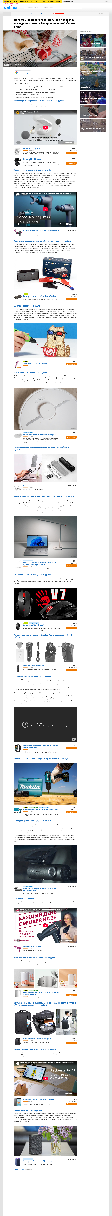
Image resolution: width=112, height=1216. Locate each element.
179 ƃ (75, 745)
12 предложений (71, 163)
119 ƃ (75, 991)
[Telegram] (97, 14)
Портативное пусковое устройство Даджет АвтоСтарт (39, 296)
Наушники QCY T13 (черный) (32, 159)
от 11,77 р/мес (73, 810)
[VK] (102, 14)
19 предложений (71, 298)
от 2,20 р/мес (73, 1040)
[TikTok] (105, 14)
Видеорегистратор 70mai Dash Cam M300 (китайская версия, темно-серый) (39, 889)
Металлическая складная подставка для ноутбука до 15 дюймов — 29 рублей (42, 448)
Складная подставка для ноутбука (34, 486)
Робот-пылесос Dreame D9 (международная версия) (39, 435)
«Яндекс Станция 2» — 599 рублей (28, 1110)
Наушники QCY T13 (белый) (31, 149)
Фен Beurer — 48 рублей (24, 898)
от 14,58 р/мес (73, 667)
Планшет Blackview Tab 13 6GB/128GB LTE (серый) (38, 1099)
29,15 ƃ (74, 362)
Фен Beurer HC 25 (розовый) (32, 947)
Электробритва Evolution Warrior (33, 666)
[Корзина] (106, 7)
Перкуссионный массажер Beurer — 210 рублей (33, 170)
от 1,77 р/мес (73, 161)
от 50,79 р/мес (73, 435)
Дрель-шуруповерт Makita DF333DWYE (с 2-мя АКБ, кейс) (41, 809)
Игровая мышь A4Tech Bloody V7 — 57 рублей (32, 574)
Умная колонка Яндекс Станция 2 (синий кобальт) (38, 1161)
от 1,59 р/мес (73, 625)
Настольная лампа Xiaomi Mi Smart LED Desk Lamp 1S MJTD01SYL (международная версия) (39, 564)
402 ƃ (75, 808)
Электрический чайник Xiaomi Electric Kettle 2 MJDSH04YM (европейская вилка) (41, 993)
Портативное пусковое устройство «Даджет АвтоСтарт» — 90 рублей (42, 241)
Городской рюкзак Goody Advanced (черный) (37, 1039)
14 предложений (71, 995)
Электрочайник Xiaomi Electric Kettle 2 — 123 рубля (34, 957)
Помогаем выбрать (19, 1169)
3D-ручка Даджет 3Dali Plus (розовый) (35, 363)
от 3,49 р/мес (73, 993)
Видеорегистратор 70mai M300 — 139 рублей (32, 820)
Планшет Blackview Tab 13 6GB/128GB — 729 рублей (35, 1049)
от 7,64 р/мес (73, 563)
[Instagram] (99, 14)
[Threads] (107, 14)
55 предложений (71, 812)
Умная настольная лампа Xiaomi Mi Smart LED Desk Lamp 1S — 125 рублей (44, 496)
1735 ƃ (75, 433)
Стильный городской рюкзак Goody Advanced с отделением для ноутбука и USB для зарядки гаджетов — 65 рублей (45, 1003)
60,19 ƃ (74, 159)
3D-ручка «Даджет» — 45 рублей (27, 305)
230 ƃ (75, 561)
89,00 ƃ (74, 294)
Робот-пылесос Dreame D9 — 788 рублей (30, 372)
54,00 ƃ (74, 623)
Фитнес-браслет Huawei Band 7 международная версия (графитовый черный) (40, 746)
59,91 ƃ (74, 148)
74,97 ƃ (74, 1038)
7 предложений (71, 670)
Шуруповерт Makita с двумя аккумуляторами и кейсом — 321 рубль (42, 758)
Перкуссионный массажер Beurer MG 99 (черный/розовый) (41, 230)
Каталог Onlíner (28, 1169)
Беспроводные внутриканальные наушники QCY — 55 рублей (39, 100)
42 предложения (71, 627)
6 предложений (71, 565)
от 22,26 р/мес (73, 1101)
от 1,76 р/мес (73, 150)
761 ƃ (75, 1099)
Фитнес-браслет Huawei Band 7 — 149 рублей (32, 676)
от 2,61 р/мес (73, 296)
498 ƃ (75, 665)
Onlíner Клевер (69, 1)
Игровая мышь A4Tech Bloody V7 (33, 625)
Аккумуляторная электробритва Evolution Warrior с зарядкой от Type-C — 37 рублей (45, 636)
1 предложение (71, 364)
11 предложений (71, 153)
